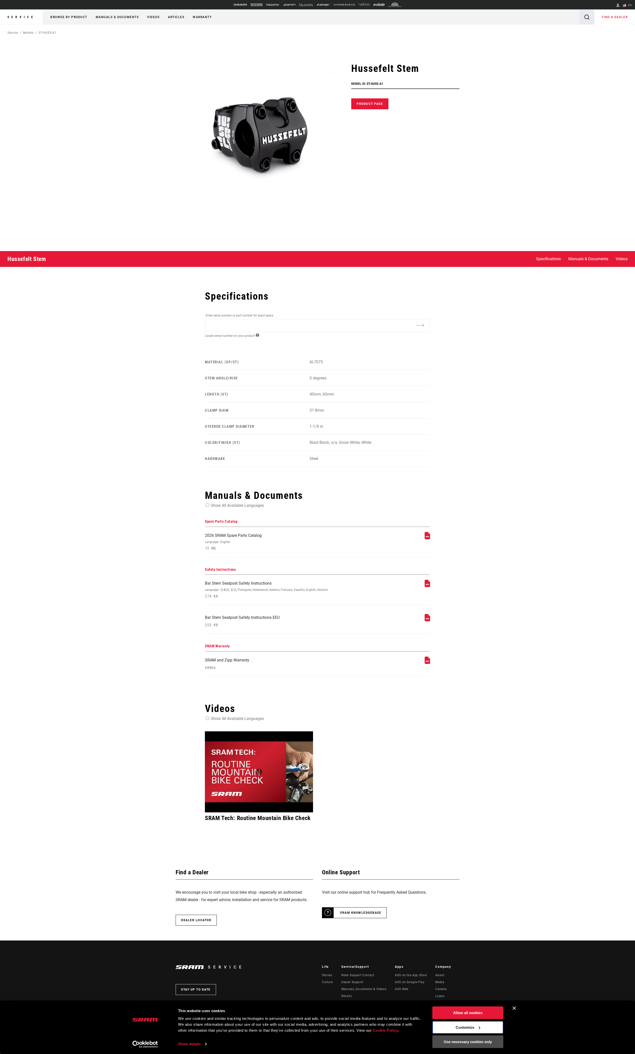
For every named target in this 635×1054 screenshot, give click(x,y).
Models (28, 32)
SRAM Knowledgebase (360, 912)
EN (629, 5)
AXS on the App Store (411, 975)
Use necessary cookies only (468, 1042)
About (439, 975)
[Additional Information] (419, 325)
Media (439, 982)
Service (21, 17)
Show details (189, 1044)
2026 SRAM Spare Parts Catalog (233, 542)
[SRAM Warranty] (427, 662)
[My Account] (618, 5)
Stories (327, 975)
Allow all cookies (467, 1013)
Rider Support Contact (357, 975)
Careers (440, 989)
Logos (439, 996)
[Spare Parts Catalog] (427, 538)
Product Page (370, 104)
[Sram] (240, 5)
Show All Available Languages (237, 505)
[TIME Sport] (323, 4)
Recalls (346, 996)
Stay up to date (196, 989)
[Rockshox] (256, 4)
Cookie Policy (385, 1030)
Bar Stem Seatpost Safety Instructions (266, 589)
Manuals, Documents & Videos (363, 989)
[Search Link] (586, 17)
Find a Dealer (615, 17)
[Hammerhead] (344, 4)
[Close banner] (514, 1008)
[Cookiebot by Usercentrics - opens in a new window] (145, 1044)
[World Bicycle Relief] (395, 4)
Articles (176, 17)
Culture (327, 982)
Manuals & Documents (117, 17)
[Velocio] (364, 4)
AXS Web (401, 989)
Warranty (202, 17)
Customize (465, 1027)
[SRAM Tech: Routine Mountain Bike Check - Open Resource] (259, 771)
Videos (153, 17)
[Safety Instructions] (427, 585)
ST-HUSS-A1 (47, 32)
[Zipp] (289, 4)
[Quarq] (306, 4)
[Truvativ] (273, 5)
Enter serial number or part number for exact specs (239, 315)
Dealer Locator (196, 920)
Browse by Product (68, 17)
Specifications (548, 258)
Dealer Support (352, 982)
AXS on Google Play (410, 982)
